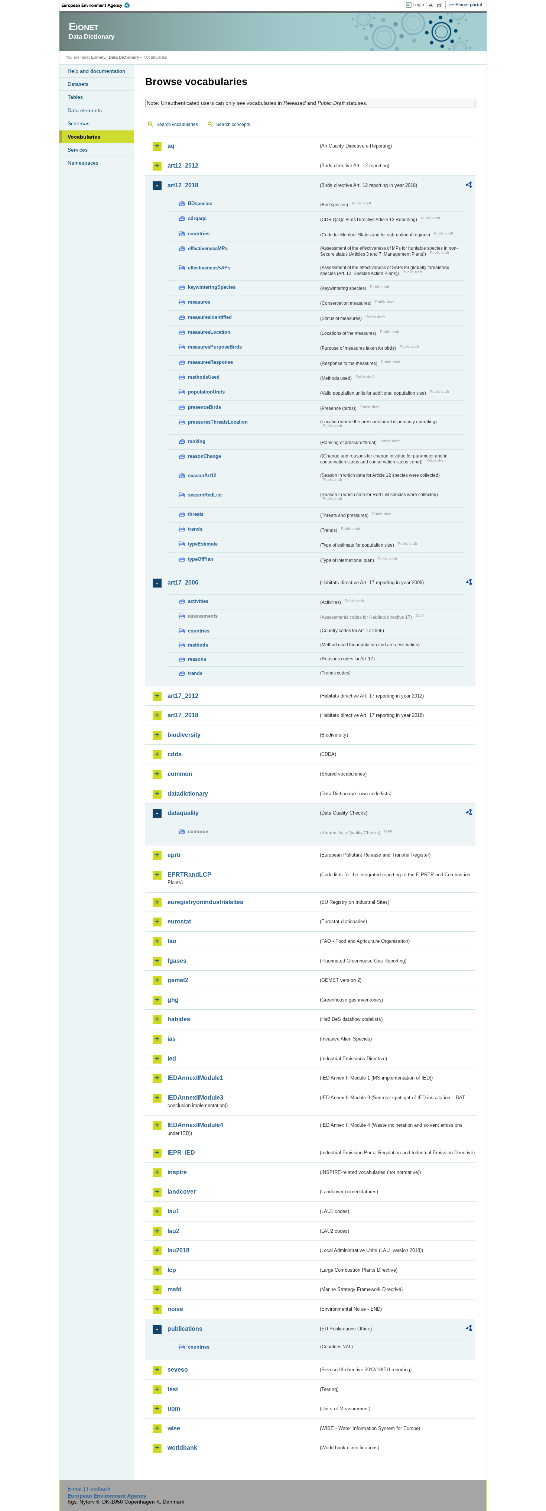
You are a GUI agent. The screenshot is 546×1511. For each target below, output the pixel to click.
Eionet (97, 57)
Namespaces (83, 163)
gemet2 (178, 980)
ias (172, 1039)
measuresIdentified (210, 317)
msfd (175, 1289)
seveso (178, 1369)
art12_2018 (183, 185)
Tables (75, 97)
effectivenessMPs (208, 248)
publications (185, 1329)
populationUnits (206, 392)
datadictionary (188, 793)
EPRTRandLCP (189, 874)
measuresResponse (210, 362)
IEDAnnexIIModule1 (195, 1078)
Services (78, 150)
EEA (98, 5)
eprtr (174, 855)
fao (172, 941)
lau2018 (178, 1250)
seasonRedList (205, 495)
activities (198, 601)
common (180, 774)
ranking (196, 441)
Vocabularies (84, 137)
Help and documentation (96, 71)
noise (175, 1309)
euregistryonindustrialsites (205, 902)
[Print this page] (432, 5)
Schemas (79, 123)
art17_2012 (183, 696)
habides (179, 1019)
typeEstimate (203, 544)
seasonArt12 (202, 475)
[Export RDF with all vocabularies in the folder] (469, 185)
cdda (175, 754)
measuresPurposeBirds (215, 347)
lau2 (173, 1231)
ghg (173, 1000)
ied (172, 1058)
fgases (177, 961)
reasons (197, 659)
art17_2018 (183, 715)
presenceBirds (204, 407)
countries (198, 233)
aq (171, 146)
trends (195, 529)
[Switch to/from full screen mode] (441, 5)
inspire (177, 1172)
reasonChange (204, 456)
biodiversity (184, 735)
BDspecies (200, 203)
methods (198, 645)
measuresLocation (209, 332)
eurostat (179, 921)
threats (196, 514)
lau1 (173, 1211)
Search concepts (233, 124)
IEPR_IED (181, 1152)
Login (418, 5)
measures (199, 302)
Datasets (78, 84)
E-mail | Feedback (89, 1489)
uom (174, 1408)
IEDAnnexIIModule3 (195, 1097)
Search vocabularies (177, 124)
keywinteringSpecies (211, 287)
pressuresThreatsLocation (218, 422)
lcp (172, 1270)
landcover (182, 1191)
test (173, 1389)
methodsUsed (204, 377)
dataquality (183, 813)
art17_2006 (183, 582)
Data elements (85, 110)
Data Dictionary (124, 57)
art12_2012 (183, 165)
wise (174, 1428)
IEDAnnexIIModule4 (195, 1125)
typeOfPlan (200, 559)
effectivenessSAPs (209, 268)
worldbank (182, 1447)
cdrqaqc (197, 218)
